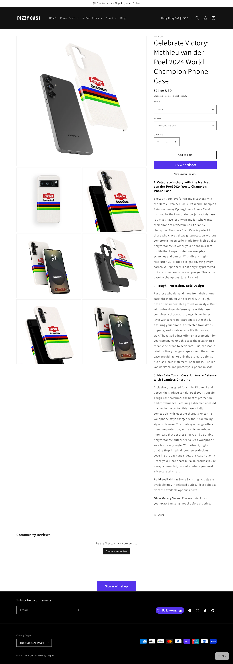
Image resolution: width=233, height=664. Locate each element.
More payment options (185, 173)
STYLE (157, 102)
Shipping (158, 95)
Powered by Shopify (44, 655)
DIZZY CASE (29, 655)
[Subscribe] (78, 610)
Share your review (116, 551)
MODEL (157, 118)
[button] (69, 18)
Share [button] (160, 514)
